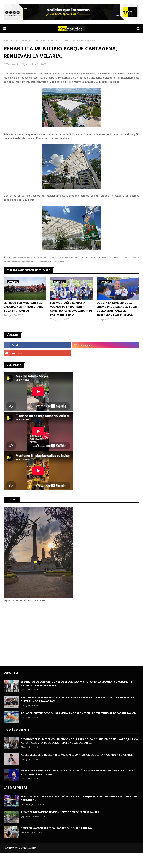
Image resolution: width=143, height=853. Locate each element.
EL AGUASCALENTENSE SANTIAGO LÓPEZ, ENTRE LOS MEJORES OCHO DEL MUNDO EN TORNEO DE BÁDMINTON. (79, 798)
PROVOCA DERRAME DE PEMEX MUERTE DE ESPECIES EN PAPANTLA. (60, 812)
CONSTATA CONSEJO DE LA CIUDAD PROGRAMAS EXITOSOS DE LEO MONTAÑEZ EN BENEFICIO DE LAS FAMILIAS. (117, 308)
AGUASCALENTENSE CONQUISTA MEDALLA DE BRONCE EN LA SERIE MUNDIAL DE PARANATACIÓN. (79, 713)
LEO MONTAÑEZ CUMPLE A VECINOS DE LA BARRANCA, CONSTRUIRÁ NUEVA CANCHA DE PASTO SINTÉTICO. (71, 308)
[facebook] (37, 345)
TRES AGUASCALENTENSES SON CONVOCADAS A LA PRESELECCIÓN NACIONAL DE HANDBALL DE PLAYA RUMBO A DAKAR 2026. (77, 699)
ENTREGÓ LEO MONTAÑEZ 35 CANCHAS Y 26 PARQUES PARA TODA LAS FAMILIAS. (23, 306)
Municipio (16, 40)
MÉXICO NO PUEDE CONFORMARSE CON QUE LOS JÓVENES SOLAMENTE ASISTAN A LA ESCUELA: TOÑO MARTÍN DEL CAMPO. (77, 772)
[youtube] (37, 353)
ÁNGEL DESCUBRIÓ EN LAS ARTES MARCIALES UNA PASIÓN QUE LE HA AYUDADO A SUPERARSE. (77, 754)
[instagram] (105, 345)
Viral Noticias (13, 64)
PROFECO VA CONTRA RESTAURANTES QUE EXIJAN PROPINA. (57, 828)
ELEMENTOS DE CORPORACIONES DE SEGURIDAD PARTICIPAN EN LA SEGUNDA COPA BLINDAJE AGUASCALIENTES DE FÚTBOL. (76, 683)
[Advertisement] (35, 634)
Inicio (6, 40)
